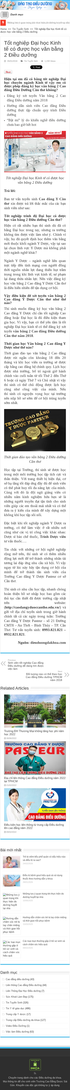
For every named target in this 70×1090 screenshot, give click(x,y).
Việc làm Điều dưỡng (17, 1031)
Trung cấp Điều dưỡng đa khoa (23, 1020)
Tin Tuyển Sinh (20, 29)
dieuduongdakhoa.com (48, 643)
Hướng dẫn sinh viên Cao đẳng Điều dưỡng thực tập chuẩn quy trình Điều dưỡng (36, 110)
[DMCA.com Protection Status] (35, 1064)
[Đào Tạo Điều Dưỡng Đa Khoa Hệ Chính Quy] (35, 5)
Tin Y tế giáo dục (15, 1008)
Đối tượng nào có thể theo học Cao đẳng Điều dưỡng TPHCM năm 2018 (44, 676)
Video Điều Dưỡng (16, 1025)
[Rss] (35, 1073)
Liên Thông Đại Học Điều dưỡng (23, 991)
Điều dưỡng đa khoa (50, 1077)
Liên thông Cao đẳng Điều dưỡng (24, 985)
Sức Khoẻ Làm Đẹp (16, 996)
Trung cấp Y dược (16, 1014)
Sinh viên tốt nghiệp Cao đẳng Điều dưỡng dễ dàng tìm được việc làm (26, 664)
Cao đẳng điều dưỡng (17, 979)
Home (3, 29)
